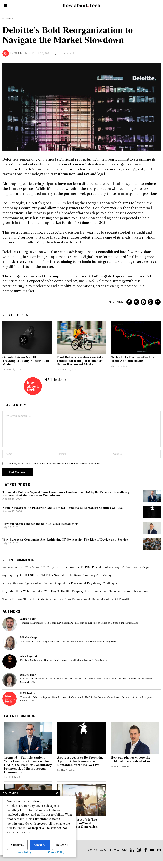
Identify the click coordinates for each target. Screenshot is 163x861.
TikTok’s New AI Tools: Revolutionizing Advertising (76, 575)
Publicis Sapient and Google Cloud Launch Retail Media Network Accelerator (64, 660)
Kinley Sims (10, 583)
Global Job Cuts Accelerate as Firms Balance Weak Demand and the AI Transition (77, 599)
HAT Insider (21, 53)
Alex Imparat (28, 656)
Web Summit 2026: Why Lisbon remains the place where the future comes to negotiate (68, 641)
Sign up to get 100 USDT (19, 575)
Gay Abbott (10, 591)
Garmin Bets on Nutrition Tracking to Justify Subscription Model (25, 360)
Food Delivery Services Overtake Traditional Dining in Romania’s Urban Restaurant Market (80, 360)
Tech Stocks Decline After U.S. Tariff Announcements (133, 358)
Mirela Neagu (29, 637)
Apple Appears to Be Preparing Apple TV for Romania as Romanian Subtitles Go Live (62, 507)
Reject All (62, 845)
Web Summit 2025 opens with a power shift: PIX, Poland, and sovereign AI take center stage (87, 567)
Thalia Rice (10, 599)
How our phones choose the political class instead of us (40, 523)
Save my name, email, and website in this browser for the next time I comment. (54, 463)
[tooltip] (129, 302)
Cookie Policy (56, 852)
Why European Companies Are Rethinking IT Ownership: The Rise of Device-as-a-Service (65, 539)
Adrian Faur (28, 619)
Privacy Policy (23, 852)
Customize (17, 845)
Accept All (40, 845)
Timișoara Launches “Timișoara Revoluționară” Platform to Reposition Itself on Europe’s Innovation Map (79, 622)
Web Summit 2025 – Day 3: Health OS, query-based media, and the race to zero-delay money (85, 591)
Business (7, 18)
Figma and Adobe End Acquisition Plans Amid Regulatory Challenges (70, 583)
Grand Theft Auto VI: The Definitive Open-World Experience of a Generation (77, 823)
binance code (11, 567)
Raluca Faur (28, 675)
